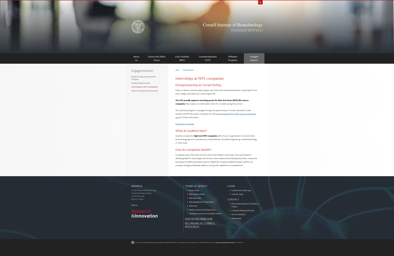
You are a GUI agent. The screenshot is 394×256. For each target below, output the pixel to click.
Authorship (193, 205)
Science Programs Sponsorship (144, 91)
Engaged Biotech (247, 30)
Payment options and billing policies (202, 209)
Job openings (236, 218)
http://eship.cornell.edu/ (184, 123)
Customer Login (237, 194)
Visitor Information (198, 219)
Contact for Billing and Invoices (242, 210)
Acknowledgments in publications (201, 202)
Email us (134, 205)
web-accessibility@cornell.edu (225, 242)
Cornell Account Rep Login (241, 190)
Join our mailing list (238, 214)
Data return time (195, 198)
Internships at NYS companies (144, 87)
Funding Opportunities (140, 83)
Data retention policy (196, 194)
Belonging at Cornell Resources (200, 224)
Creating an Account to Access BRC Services (205, 213)
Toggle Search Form (260, 2)
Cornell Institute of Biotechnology (233, 25)
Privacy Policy (194, 190)
